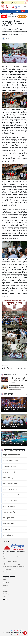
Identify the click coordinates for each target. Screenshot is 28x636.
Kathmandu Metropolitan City (6, 587)
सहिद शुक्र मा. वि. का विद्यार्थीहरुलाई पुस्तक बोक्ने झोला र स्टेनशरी (12, 426)
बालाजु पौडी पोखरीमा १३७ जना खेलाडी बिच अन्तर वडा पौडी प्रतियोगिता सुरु (13, 443)
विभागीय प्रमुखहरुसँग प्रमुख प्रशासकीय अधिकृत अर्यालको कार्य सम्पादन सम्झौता (16, 388)
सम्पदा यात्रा (5, 366)
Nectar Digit (15, 634)
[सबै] (26, 375)
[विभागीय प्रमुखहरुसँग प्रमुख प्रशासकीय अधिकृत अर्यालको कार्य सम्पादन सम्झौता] (4, 387)
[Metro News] (16, 7)
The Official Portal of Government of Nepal (6, 594)
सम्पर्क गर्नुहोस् (6, 583)
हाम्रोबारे (4, 580)
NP (22, 11)
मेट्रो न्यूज (7, 38)
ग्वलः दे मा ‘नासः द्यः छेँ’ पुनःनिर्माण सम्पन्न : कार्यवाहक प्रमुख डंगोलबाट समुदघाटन (18, 380)
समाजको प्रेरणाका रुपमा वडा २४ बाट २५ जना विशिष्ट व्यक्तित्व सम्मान (13, 409)
